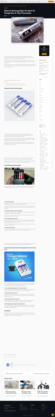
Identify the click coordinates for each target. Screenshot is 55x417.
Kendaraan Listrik (41, 88)
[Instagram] (5, 411)
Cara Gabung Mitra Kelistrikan (34, 409)
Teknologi (40, 111)
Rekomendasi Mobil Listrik (43, 161)
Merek (40, 150)
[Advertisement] (20, 50)
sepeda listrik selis (42, 165)
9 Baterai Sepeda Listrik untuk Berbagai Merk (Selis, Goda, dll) (15, 83)
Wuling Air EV (45, 169)
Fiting (40, 84)
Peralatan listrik (41, 102)
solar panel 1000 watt (46, 168)
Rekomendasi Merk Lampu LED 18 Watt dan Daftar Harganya (11, 393)
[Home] (16, 1)
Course (31, 406)
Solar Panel (41, 168)
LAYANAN (25, 1)
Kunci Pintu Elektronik (44, 140)
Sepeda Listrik (41, 106)
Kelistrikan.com (26, 415)
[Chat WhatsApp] (53, 415)
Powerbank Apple (42, 158)
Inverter (40, 86)
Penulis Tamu (43, 408)
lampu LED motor (45, 144)
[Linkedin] (15, 411)
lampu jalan (46, 143)
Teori (39, 113)
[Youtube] (7, 411)
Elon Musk (41, 136)
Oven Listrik (46, 154)
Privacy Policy (43, 409)
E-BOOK (34, 1)
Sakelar (40, 104)
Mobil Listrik (40, 95)
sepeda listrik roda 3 (42, 164)
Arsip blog (43, 124)
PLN (40, 157)
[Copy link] (15, 357)
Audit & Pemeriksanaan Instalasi (24, 409)
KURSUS (30, 1)
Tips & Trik (40, 115)
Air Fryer (41, 133)
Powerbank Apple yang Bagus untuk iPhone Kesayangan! (27, 393)
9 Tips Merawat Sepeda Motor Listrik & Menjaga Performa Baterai (16, 85)
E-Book (32, 408)
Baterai (8, 354)
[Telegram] (11, 411)
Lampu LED (41, 144)
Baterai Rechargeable (12, 354)
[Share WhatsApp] (11, 357)
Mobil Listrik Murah (42, 151)
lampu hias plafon (42, 143)
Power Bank (43, 157)
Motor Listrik (40, 97)
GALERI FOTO (38, 1)
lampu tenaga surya (42, 147)
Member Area (51, 1)
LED (45, 147)
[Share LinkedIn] (13, 357)
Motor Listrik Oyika (42, 154)
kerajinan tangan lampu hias (43, 137)
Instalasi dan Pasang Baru (23, 406)
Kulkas (40, 140)
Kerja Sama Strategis (44, 406)
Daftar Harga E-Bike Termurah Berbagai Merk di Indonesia (42, 393)
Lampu (40, 93)
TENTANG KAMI (20, 1)
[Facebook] (9, 411)
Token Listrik (41, 169)
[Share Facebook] (7, 357)
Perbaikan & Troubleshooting (23, 408)
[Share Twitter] (9, 357)
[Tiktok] (13, 411)
